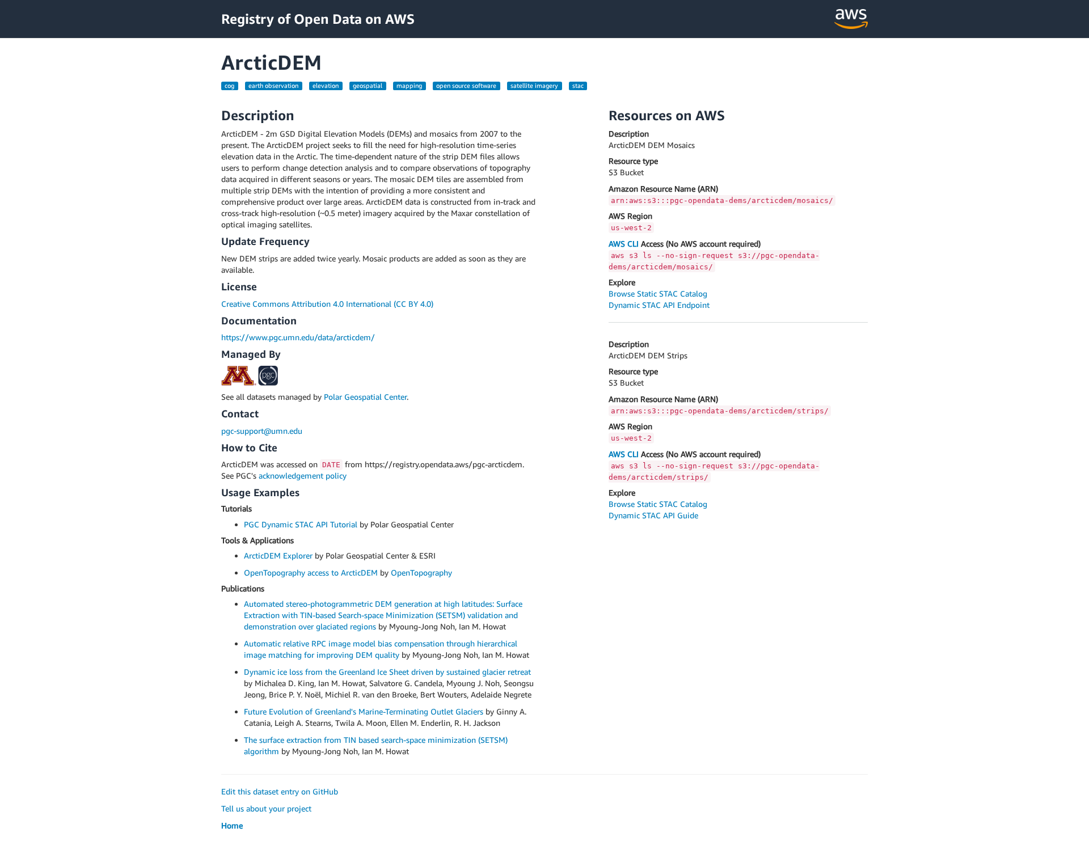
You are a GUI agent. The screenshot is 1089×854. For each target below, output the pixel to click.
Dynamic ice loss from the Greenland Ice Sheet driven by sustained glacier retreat (387, 672)
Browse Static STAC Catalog (658, 293)
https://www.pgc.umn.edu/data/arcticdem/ (298, 337)
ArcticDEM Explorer (278, 555)
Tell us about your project (266, 808)
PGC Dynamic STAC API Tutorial (300, 524)
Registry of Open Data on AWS (318, 19)
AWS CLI (624, 243)
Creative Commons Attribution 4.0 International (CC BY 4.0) (327, 303)
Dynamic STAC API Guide (653, 515)
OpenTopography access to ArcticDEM (311, 572)
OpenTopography (421, 572)
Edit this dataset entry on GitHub (279, 791)
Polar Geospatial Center (365, 396)
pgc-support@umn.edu (261, 431)
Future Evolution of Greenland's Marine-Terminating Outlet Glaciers (363, 711)
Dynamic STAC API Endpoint (659, 305)
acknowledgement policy (303, 475)
